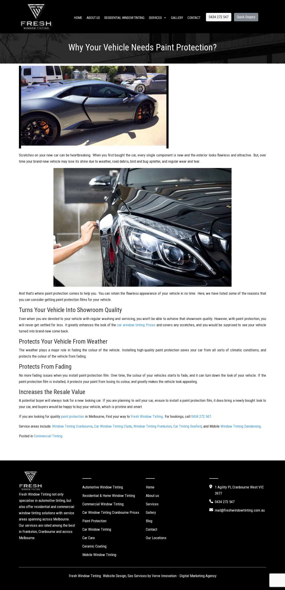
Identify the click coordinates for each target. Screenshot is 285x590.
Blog (149, 521)
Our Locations (156, 538)
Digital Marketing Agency (197, 576)
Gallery (177, 18)
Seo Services (137, 576)
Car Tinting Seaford (187, 426)
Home (78, 18)
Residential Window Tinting (124, 18)
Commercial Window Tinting (103, 504)
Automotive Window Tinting (102, 487)
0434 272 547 (218, 17)
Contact (193, 18)
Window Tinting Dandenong (240, 426)
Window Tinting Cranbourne (72, 426)
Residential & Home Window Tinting (108, 495)
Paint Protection (94, 521)
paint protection (72, 416)
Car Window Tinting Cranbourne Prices (110, 512)
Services (155, 18)
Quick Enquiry (246, 17)
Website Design (114, 576)
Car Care (88, 538)
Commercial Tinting (48, 436)
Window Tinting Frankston (152, 426)
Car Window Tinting (96, 529)
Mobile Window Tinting (99, 554)
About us (93, 18)
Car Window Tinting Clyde (113, 426)
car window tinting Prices (136, 325)
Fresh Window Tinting (147, 416)
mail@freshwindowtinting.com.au (240, 510)
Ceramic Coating (94, 546)
